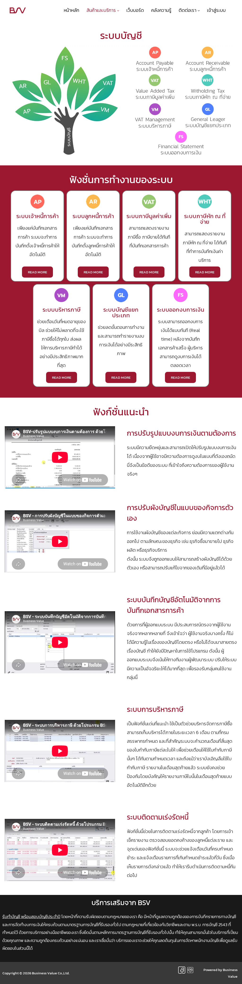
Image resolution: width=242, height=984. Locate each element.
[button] (37, 272)
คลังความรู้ (161, 10)
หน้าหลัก (71, 10)
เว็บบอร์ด (135, 10)
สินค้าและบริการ (101, 10)
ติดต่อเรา (188, 10)
